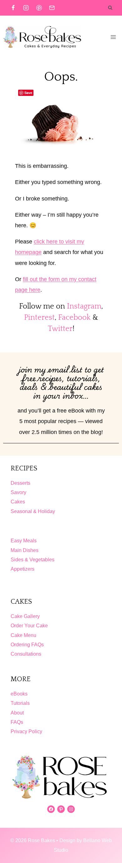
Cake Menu (23, 635)
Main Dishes (24, 550)
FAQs (17, 722)
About (17, 712)
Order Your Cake (29, 625)
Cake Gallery (25, 616)
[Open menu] (113, 37)
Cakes (18, 501)
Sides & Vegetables (32, 559)
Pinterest (39, 318)
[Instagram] (26, 7)
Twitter (60, 329)
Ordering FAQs (27, 644)
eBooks (19, 693)
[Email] (52, 7)
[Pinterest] (39, 7)
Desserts (20, 483)
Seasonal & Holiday (33, 511)
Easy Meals (24, 540)
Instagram (84, 306)
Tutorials (20, 703)
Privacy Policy (26, 731)
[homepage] (61, 777)
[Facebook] (13, 7)
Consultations (26, 654)
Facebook (74, 318)
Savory (18, 492)
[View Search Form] (110, 8)
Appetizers (22, 569)
